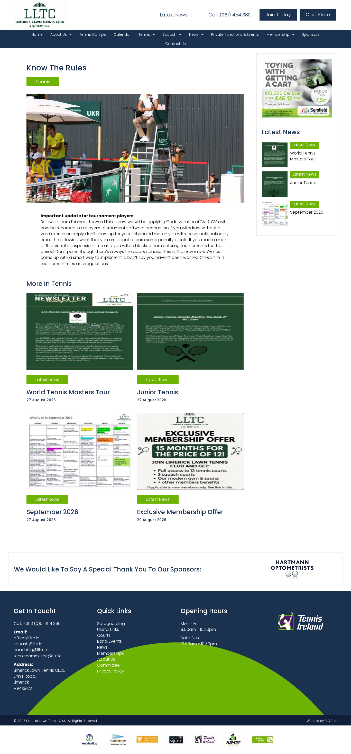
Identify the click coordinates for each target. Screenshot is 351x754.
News (102, 647)
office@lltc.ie (26, 638)
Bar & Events (109, 641)
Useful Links (108, 629)
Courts (103, 635)
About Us (106, 659)
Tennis (42, 81)
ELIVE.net (331, 721)
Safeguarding (111, 623)
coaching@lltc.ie (30, 650)
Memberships (110, 653)
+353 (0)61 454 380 (42, 623)
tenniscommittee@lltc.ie (38, 656)
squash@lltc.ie (28, 644)
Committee (108, 665)
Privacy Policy (110, 671)
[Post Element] (80, 351)
